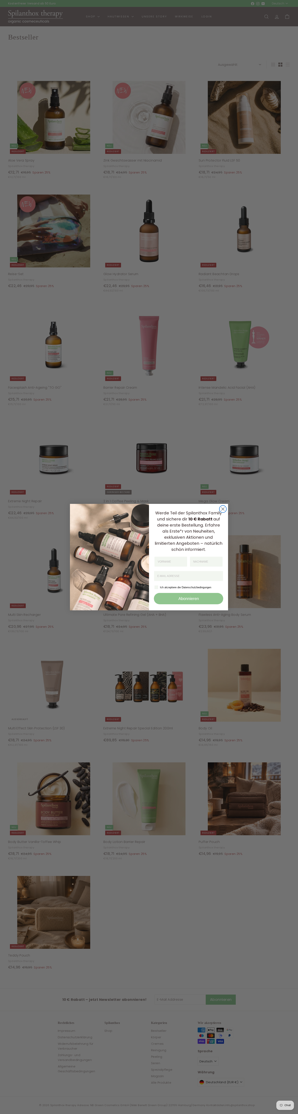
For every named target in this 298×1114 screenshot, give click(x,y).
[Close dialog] (222, 509)
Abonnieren (188, 598)
